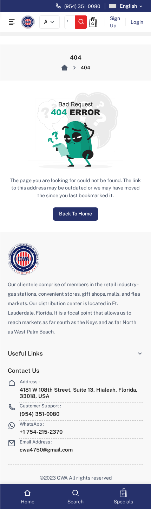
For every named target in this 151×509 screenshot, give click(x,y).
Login (137, 22)
